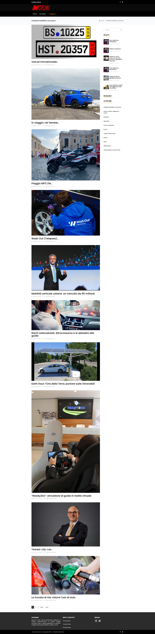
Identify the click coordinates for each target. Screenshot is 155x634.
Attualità (106, 117)
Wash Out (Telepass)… (45, 238)
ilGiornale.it (49, 620)
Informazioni (66, 621)
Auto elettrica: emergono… (114, 41)
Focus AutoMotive (109, 125)
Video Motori (107, 146)
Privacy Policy (67, 627)
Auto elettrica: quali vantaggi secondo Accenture (115, 86)
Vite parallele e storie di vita (112, 150)
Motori (105, 137)
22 (118, 44)
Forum (105, 129)
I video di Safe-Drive (109, 133)
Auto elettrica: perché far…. (114, 68)
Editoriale (106, 121)
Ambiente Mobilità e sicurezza (112, 107)
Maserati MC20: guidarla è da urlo (115, 77)
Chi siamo (42, 14)
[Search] (120, 30)
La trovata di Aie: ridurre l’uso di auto (53, 597)
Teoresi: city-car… (42, 549)
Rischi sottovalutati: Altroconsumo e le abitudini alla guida (62, 334)
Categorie (52, 14)
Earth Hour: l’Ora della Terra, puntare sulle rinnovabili (63, 383)
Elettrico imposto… (115, 49)
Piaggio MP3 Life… (41, 183)
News (105, 142)
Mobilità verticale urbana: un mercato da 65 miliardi (63, 293)
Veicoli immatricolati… (44, 62)
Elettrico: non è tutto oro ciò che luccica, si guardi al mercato (115, 59)
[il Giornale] (36, 2)
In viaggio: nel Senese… (45, 122)
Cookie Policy (67, 624)
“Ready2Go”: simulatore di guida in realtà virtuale (61, 496)
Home (35, 14)
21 (119, 51)
